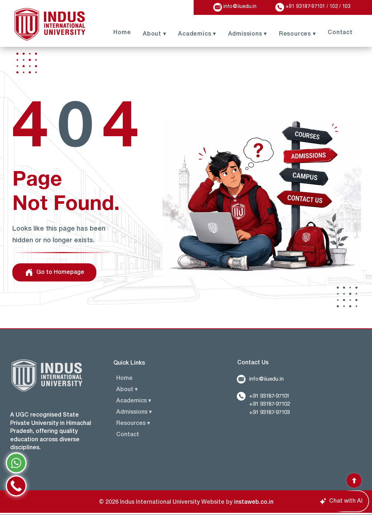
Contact (127, 434)
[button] (297, 34)
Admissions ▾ (134, 412)
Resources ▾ (133, 423)
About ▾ (127, 389)
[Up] (354, 479)
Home (124, 378)
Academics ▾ (133, 401)
